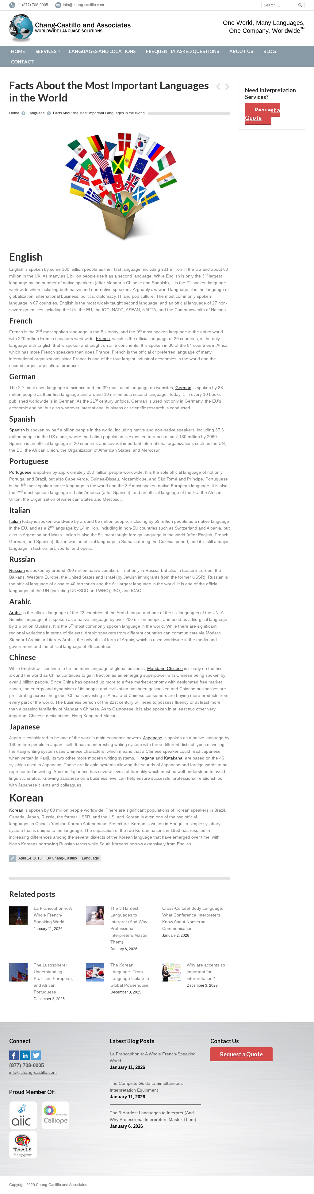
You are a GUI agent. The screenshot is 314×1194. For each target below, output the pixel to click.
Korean (16, 810)
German (183, 387)
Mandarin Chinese (165, 668)
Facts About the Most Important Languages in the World (99, 113)
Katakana (173, 758)
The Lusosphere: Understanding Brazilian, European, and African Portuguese (53, 978)
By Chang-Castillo (62, 858)
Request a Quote (262, 114)
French (103, 338)
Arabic (15, 612)
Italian (15, 521)
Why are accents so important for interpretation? (206, 971)
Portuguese (20, 472)
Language (36, 113)
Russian (17, 570)
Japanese (152, 737)
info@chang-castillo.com (33, 1072)
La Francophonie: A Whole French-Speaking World (52, 915)
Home (14, 113)
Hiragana (145, 758)
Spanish (17, 429)
